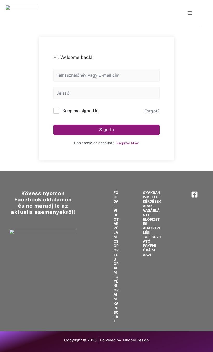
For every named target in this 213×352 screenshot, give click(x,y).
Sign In (106, 130)
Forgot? (151, 111)
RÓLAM (116, 232)
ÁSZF (147, 255)
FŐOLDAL (116, 199)
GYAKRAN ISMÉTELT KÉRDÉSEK (152, 197)
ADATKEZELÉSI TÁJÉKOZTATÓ (152, 234)
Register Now (127, 143)
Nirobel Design (136, 340)
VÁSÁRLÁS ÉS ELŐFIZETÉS (151, 217)
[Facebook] (194, 194)
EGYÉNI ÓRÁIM (116, 288)
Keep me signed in (81, 110)
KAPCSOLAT (116, 312)
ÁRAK (148, 206)
